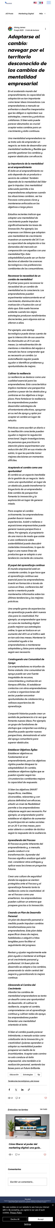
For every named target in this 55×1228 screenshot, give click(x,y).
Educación (14, 1074)
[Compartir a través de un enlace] (29, 1089)
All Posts (9, 13)
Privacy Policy (16, 1212)
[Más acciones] (45, 28)
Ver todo (43, 1109)
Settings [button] (27, 1224)
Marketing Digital (26, 13)
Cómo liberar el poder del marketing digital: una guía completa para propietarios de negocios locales (26, 1145)
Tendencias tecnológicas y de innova (23, 1081)
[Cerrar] (51, 1206)
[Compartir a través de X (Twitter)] (16, 1089)
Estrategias (28, 1074)
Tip (38, 1074)
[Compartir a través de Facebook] (9, 1089)
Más (41, 13)
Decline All (15, 1219)
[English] (35, 3)
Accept (41, 1219)
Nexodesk (28, 1199)
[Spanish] (41, 3)
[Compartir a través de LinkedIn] (22, 1089)
